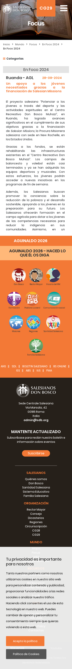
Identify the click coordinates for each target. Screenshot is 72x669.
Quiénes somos (36, 479)
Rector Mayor (36, 510)
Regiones (36, 522)
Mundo (19, 44)
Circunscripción (36, 526)
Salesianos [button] (36, 473)
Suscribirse (36, 453)
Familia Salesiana (36, 496)
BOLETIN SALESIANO (35, 366)
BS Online (59, 366)
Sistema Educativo (36, 492)
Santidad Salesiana (36, 487)
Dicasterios (36, 518)
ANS (3, 366)
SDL (14, 366)
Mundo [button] (36, 542)
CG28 (36, 530)
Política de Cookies (26, 654)
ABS (28, 370)
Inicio (6, 44)
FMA (49, 370)
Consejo (36, 514)
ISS (18, 370)
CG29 (46, 8)
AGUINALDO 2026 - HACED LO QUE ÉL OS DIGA (37, 253)
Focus (33, 44)
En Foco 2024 (50, 44)
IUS (39, 370)
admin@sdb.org (36, 420)
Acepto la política (25, 641)
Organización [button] (36, 503)
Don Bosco (36, 483)
